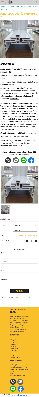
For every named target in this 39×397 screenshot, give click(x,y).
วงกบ (7, 7)
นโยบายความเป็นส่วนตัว (28, 298)
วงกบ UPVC (15, 7)
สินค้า (2, 7)
